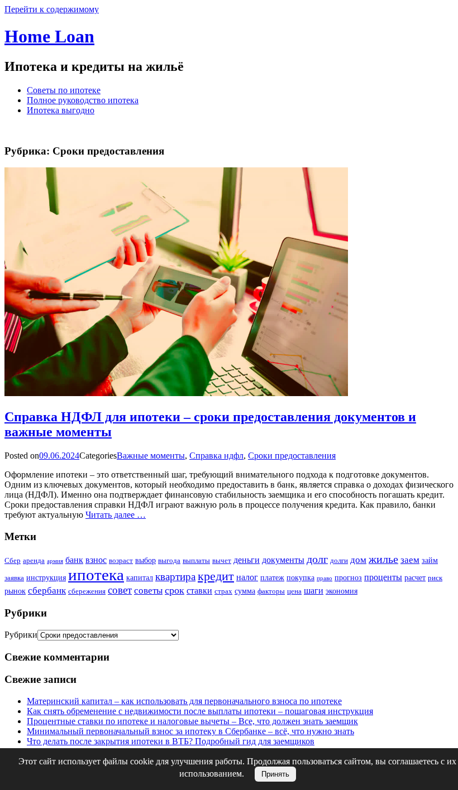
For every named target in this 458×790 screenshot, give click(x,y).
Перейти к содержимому (51, 9)
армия (55, 561)
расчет (415, 577)
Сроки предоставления (292, 455)
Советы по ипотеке (64, 90)
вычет (221, 560)
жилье (383, 559)
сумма (245, 590)
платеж (272, 577)
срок (174, 590)
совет (120, 590)
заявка (14, 578)
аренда (34, 560)
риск (435, 578)
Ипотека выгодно (60, 110)
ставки (199, 590)
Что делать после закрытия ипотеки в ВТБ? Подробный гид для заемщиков (170, 741)
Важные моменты (151, 455)
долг (317, 559)
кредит (216, 576)
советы (148, 590)
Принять (275, 774)
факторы (271, 591)
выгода (169, 560)
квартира (175, 576)
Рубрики (20, 634)
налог (247, 577)
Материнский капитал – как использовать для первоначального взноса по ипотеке (184, 701)
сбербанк (47, 590)
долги (339, 560)
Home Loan (49, 36)
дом (358, 560)
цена (294, 591)
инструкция (46, 577)
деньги (246, 560)
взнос (96, 560)
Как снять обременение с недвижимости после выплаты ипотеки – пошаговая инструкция (200, 711)
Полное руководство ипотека (83, 100)
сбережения (87, 591)
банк (74, 560)
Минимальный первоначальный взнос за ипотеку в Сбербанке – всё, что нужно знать (190, 731)
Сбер (12, 560)
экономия (341, 590)
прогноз (348, 577)
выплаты (196, 560)
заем (409, 560)
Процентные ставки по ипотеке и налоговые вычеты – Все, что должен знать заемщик (192, 721)
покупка (300, 577)
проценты (383, 577)
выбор (145, 560)
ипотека (96, 575)
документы (283, 560)
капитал (139, 577)
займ (430, 560)
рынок (15, 590)
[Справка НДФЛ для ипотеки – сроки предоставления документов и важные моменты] (176, 393)
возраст (121, 560)
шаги (313, 590)
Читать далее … (115, 514)
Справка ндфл (216, 455)
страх (223, 591)
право (324, 578)
